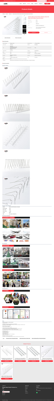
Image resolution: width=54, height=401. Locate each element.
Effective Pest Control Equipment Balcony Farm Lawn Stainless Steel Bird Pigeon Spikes (47, 359)
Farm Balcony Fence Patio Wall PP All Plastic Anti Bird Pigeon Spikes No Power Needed (20, 359)
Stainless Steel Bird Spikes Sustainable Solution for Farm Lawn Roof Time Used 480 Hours (6, 376)
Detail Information (7, 37)
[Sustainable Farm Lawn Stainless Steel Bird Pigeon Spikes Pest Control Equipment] (7, 351)
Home (21, 3)
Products (26, 388)
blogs (32, 3)
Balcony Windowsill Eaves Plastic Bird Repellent (38, 338)
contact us (40, 3)
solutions (36, 3)
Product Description (18, 37)
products (28, 3)
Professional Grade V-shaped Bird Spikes (12, 338)
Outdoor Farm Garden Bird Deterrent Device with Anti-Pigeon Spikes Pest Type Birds (34, 359)
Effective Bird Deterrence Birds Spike (25, 338)
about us (24, 3)
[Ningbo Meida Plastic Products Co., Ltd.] (8, 4)
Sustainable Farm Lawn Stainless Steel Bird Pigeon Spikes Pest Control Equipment (6, 359)
